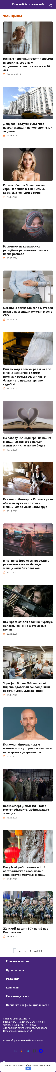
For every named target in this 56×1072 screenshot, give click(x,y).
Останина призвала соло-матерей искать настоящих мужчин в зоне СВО (28, 311)
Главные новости (17, 961)
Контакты (12, 987)
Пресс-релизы (15, 970)
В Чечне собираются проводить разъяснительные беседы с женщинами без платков (26, 564)
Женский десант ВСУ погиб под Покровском (26, 930)
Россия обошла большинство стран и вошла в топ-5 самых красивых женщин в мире (24, 188)
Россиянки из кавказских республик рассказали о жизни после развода (25, 250)
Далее (38, 950)
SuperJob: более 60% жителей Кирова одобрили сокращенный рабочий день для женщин (26, 687)
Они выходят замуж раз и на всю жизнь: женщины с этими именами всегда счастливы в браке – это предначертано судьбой (27, 376)
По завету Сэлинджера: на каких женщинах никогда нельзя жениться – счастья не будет (27, 441)
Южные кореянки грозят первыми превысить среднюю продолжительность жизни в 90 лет (28, 64)
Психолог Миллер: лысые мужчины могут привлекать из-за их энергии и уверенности (28, 748)
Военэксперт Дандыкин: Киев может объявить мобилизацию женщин (26, 809)
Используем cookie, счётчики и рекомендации (28, 1065)
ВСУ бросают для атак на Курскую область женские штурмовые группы (28, 625)
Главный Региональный (28, 4)
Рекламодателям (18, 996)
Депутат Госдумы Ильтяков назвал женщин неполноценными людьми (27, 127)
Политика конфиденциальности (27, 1005)
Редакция (12, 979)
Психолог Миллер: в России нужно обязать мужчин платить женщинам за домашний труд (28, 502)
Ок (28, 1068)
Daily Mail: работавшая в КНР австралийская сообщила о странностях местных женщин (25, 870)
